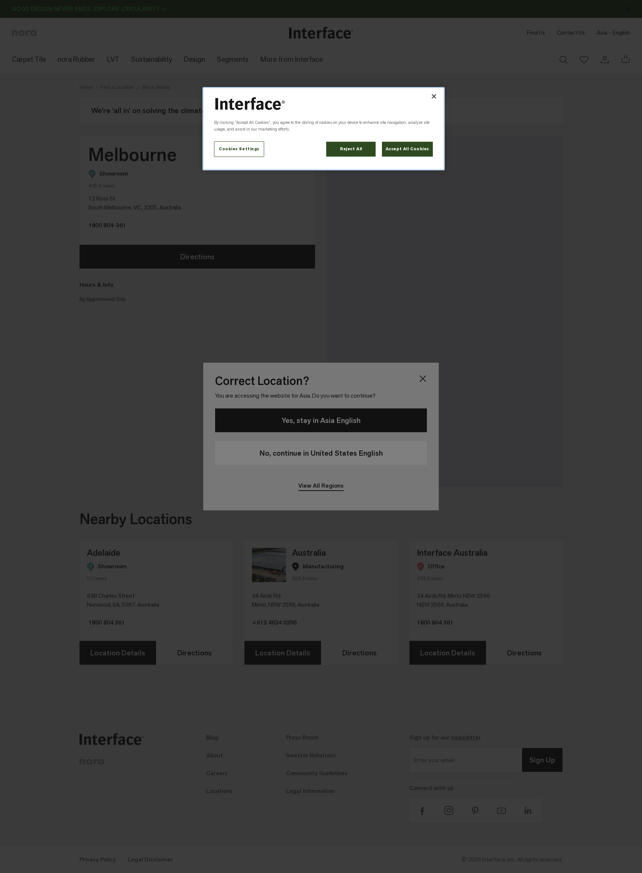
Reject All (351, 149)
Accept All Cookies (407, 149)
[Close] (434, 96)
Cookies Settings (239, 149)
